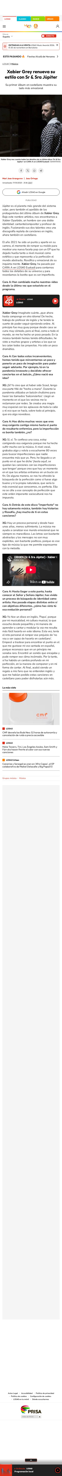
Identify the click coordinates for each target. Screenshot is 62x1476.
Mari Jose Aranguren (12, 178)
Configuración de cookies (40, 1396)
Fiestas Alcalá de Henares (41, 56)
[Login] (57, 26)
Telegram (41, 170)
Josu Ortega (32, 178)
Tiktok (19, 1334)
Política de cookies (19, 1396)
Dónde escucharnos (40, 1399)
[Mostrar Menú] (4, 26)
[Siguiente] (57, 56)
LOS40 (7, 19)
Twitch (43, 1334)
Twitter (27, 170)
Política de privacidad (45, 1393)
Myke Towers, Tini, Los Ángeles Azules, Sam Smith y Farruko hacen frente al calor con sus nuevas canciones (29, 749)
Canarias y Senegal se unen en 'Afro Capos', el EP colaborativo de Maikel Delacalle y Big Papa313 (28, 765)
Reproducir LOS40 (55, 301)
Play (57, 1470)
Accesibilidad (27, 1393)
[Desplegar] (31, 1460)
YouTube (25, 1334)
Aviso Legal (13, 1393)
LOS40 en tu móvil (21, 1399)
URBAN (50, 19)
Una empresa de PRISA (31, 1409)
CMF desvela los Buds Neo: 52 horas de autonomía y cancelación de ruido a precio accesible (29, 734)
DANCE (36, 19)
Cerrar (57, 45)
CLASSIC (22, 19)
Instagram (13, 1334)
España (6, 36)
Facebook (21, 170)
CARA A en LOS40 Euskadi (18, 267)
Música (14, 64)
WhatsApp (34, 170)
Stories (49, 1334)
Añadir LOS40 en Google (33, 192)
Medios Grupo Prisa (31, 1416)
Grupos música (9, 778)
